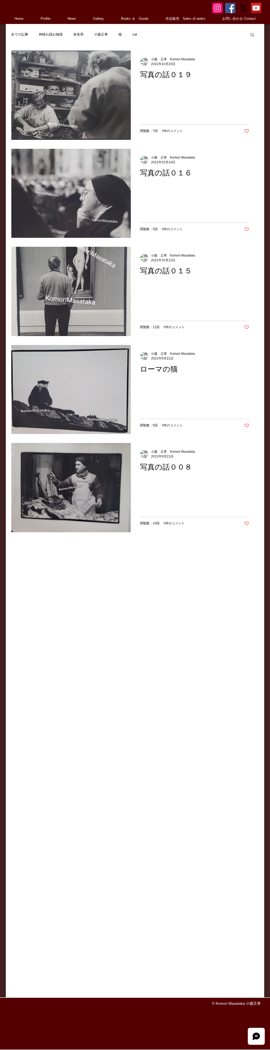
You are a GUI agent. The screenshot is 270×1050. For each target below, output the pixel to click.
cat (134, 34)
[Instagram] (217, 8)
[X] (243, 8)
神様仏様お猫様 (51, 34)
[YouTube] (256, 8)
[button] (252, 35)
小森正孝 (101, 34)
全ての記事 (19, 34)
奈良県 (78, 34)
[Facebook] (230, 8)
